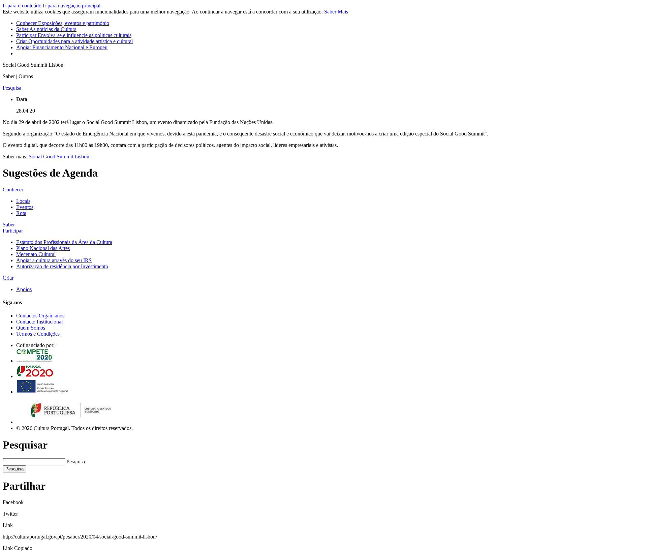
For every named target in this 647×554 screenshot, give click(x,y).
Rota (21, 213)
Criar (74, 41)
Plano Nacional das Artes (43, 248)
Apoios (24, 289)
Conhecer (62, 23)
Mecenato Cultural (36, 254)
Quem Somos (30, 328)
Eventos (24, 207)
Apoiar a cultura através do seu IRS (54, 260)
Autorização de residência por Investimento (62, 266)
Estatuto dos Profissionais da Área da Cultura (64, 242)
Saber (46, 29)
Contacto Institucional (39, 322)
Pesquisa (75, 461)
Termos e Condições (38, 334)
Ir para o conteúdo (22, 5)
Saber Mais (336, 11)
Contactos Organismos (40, 315)
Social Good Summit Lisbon (59, 156)
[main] (323, 120)
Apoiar (61, 47)
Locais (23, 201)
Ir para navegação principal (71, 5)
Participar (73, 35)
